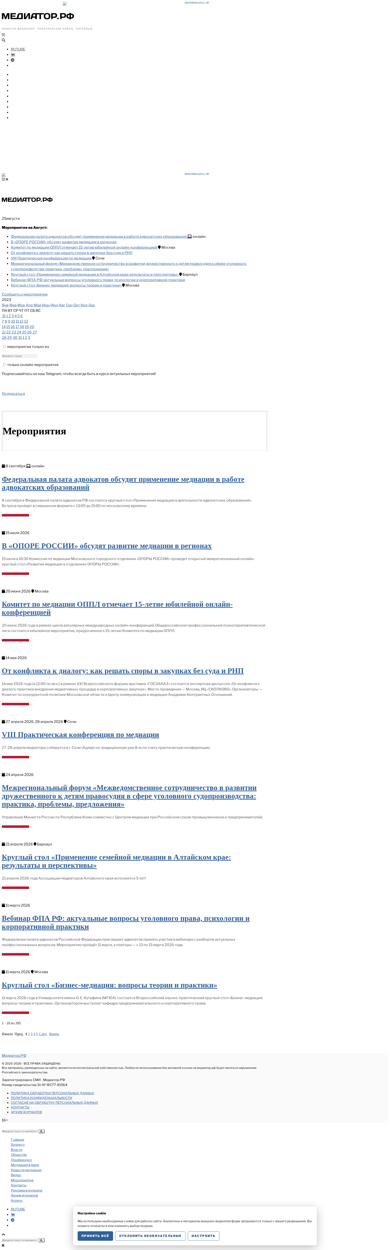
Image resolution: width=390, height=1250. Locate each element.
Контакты (20, 1107)
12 (21, 321)
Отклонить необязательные (150, 1236)
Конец (54, 1034)
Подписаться (13, 393)
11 (17, 321)
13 (26, 321)
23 (14, 332)
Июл (54, 305)
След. (43, 1034)
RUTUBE (18, 49)
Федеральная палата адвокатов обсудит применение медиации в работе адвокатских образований (99, 236)
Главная (17, 1140)
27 (34, 332)
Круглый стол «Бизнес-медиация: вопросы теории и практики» (66, 285)
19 (27, 327)
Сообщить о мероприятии (25, 294)
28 (4, 338)
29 (9, 338)
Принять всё (95, 1236)
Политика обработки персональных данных (52, 1093)
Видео (17, 107)
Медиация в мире (27, 96)
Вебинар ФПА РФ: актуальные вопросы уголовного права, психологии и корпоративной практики (98, 280)
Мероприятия (24, 112)
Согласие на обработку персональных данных (54, 1102)
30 (15, 338)
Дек (91, 305)
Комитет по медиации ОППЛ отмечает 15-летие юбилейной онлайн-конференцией (84, 247)
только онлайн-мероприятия (32, 365)
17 (17, 327)
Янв (5, 305)
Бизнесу (18, 74)
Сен (69, 305)
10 (13, 321)
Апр (29, 305)
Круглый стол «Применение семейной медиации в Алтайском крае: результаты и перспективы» (95, 274)
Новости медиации (29, 102)
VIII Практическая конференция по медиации (51, 258)
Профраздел (22, 91)
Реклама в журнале (26, 1190)
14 (4, 327)
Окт (76, 305)
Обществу (20, 85)
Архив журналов (26, 1112)
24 (19, 332)
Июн (46, 305)
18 (22, 327)
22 (8, 332)
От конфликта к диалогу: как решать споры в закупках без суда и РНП (71, 253)
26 (29, 332)
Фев (13, 305)
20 (32, 327)
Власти (17, 80)
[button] (41, 1131)
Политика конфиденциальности (41, 1098)
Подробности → (15, 515)
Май (37, 305)
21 (4, 332)
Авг (62, 305)
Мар (21, 305)
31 (4, 316)
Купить (17, 118)
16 (13, 327)
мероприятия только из (28, 347)
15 (8, 327)
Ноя (84, 305)
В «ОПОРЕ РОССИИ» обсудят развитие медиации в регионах (64, 242)
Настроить (204, 1236)
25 (24, 332)
